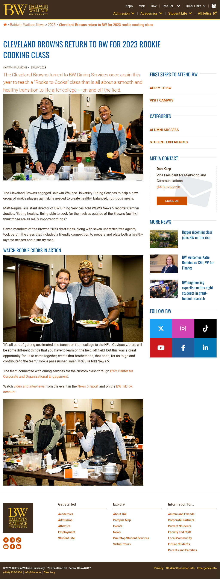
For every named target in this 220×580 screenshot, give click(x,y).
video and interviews (29, 386)
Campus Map (122, 520)
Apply (129, 6)
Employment (66, 532)
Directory (49, 572)
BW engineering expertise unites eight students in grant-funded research (197, 290)
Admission (65, 520)
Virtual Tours (122, 544)
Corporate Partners (181, 520)
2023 (52, 25)
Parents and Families (182, 550)
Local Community (180, 538)
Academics (65, 514)
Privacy (158, 568)
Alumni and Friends (181, 514)
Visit (142, 6)
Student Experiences (169, 142)
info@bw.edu (33, 572)
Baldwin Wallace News (27, 25)
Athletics (207, 13)
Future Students (179, 544)
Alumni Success (164, 130)
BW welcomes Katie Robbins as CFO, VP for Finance (198, 262)
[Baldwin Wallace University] (5, 24)
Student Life (66, 538)
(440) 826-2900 (12, 572)
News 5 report (87, 386)
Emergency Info (207, 568)
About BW (119, 514)
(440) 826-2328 (168, 187)
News (117, 532)
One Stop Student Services (131, 538)
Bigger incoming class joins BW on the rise (197, 234)
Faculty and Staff (179, 532)
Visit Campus (161, 100)
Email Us (172, 201)
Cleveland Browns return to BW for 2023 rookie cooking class (106, 25)
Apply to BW (160, 88)
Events (117, 526)
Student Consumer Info (180, 568)
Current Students (179, 526)
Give (154, 6)
